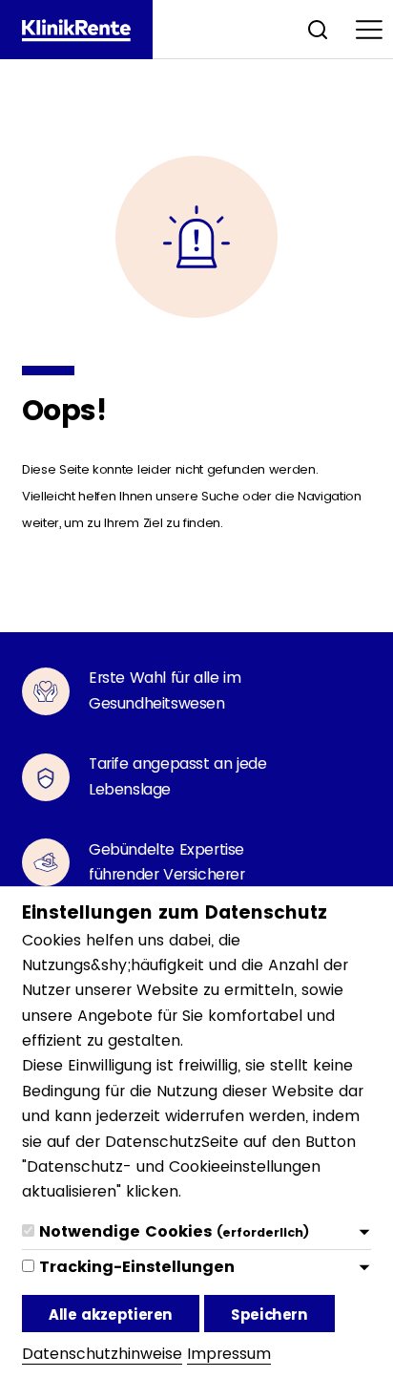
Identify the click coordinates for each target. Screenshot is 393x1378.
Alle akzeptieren (111, 1314)
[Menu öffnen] (369, 29)
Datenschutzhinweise (102, 1354)
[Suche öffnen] (317, 29)
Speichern (269, 1314)
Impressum (229, 1354)
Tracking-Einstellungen (137, 1267)
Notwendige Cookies (174, 1231)
